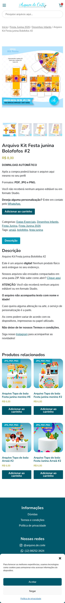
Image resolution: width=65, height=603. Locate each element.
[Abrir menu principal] (4, 5)
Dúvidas (33, 514)
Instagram (22, 334)
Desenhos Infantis (42, 27)
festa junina (36, 230)
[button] (60, 558)
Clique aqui (54, 278)
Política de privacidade (30, 598)
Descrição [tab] (11, 240)
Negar (32, 591)
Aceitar (32, 581)
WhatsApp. (14, 203)
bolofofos (22, 230)
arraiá (12, 230)
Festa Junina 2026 (20, 27)
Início (5, 27)
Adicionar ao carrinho (18, 211)
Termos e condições (32, 520)
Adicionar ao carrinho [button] (16, 410)
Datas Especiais (26, 221)
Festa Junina (9, 225)
